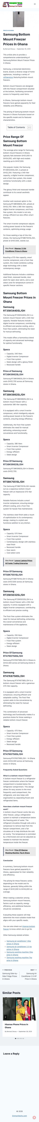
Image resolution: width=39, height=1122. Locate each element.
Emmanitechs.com (19, 1116)
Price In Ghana (8, 30)
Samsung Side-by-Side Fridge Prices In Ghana (10, 974)
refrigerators (8, 77)
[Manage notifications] (34, 1117)
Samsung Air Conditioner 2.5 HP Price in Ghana (29, 974)
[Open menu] (35, 4)
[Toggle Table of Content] (28, 127)
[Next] (33, 1017)
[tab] (15, 1038)
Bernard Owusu (10, 49)
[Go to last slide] (5, 1017)
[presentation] (19, 1008)
